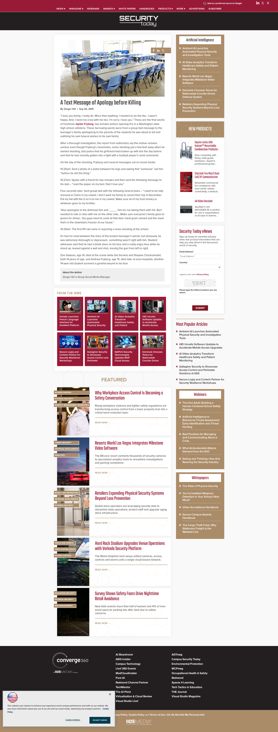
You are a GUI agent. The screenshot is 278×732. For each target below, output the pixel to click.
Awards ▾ (109, 8)
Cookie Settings (72, 720)
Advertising (197, 8)
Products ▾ (165, 8)
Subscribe (215, 8)
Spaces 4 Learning (183, 682)
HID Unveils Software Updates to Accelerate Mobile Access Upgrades (152, 322)
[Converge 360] (70, 660)
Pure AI (120, 678)
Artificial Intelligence (66, 449)
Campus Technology (128, 664)
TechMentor (123, 687)
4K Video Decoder (204, 201)
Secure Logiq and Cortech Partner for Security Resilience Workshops (70, 356)
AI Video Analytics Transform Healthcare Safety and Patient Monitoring (125, 322)
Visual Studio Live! (127, 701)
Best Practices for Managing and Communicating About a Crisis (199, 437)
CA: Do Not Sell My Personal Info (185, 714)
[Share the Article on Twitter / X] (163, 51)
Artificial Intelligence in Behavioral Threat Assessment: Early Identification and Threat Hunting (201, 422)
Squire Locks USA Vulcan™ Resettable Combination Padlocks (206, 146)
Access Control (63, 392)
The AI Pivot (123, 692)
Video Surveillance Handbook (200, 507)
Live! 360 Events (126, 668)
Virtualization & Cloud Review (134, 696)
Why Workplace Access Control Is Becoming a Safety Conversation (129, 396)
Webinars (93, 8)
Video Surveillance (65, 549)
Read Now (101, 422)
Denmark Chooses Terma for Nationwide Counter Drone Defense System (152, 357)
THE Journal (179, 692)
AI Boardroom (124, 654)
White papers (127, 8)
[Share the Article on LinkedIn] (158, 51)
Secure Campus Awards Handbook (196, 516)
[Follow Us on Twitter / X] (262, 3)
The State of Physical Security (200, 486)
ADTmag (177, 654)
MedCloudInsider (126, 673)
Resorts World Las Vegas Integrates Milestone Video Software (129, 446)
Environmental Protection (187, 664)
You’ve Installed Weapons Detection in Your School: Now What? (200, 497)
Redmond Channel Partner (132, 682)
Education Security (65, 593)
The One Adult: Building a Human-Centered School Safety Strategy (201, 406)
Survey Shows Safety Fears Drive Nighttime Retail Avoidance (127, 596)
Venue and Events (64, 543)
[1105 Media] (65, 672)
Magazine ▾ (76, 8)
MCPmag (177, 668)
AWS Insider (123, 659)
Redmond (177, 678)
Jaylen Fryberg (84, 124)
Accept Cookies (100, 720)
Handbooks (146, 8)
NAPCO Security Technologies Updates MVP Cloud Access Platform (123, 357)
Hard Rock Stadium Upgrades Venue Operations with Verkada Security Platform (130, 546)
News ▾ (60, 8)
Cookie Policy (136, 714)
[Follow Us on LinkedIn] (257, 3)
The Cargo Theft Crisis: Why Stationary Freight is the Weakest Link (199, 528)
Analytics (60, 455)
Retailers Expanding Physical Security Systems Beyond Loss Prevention (129, 496)
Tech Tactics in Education (187, 687)
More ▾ (181, 8)
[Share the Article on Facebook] (153, 51)
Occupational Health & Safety (190, 673)
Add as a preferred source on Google (224, 3)
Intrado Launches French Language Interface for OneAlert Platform (69, 321)
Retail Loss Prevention (66, 493)
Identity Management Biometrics (72, 405)
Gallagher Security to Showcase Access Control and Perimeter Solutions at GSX (97, 357)
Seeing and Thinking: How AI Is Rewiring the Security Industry (201, 460)
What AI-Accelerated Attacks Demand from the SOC (199, 449)
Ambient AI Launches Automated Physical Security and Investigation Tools (96, 323)
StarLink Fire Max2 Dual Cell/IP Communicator (207, 175)
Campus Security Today (186, 659)
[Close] (110, 694)
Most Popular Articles (192, 324)
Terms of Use (157, 714)
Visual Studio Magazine (186, 696)
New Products (200, 129)
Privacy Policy (203, 274)
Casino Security (63, 442)
